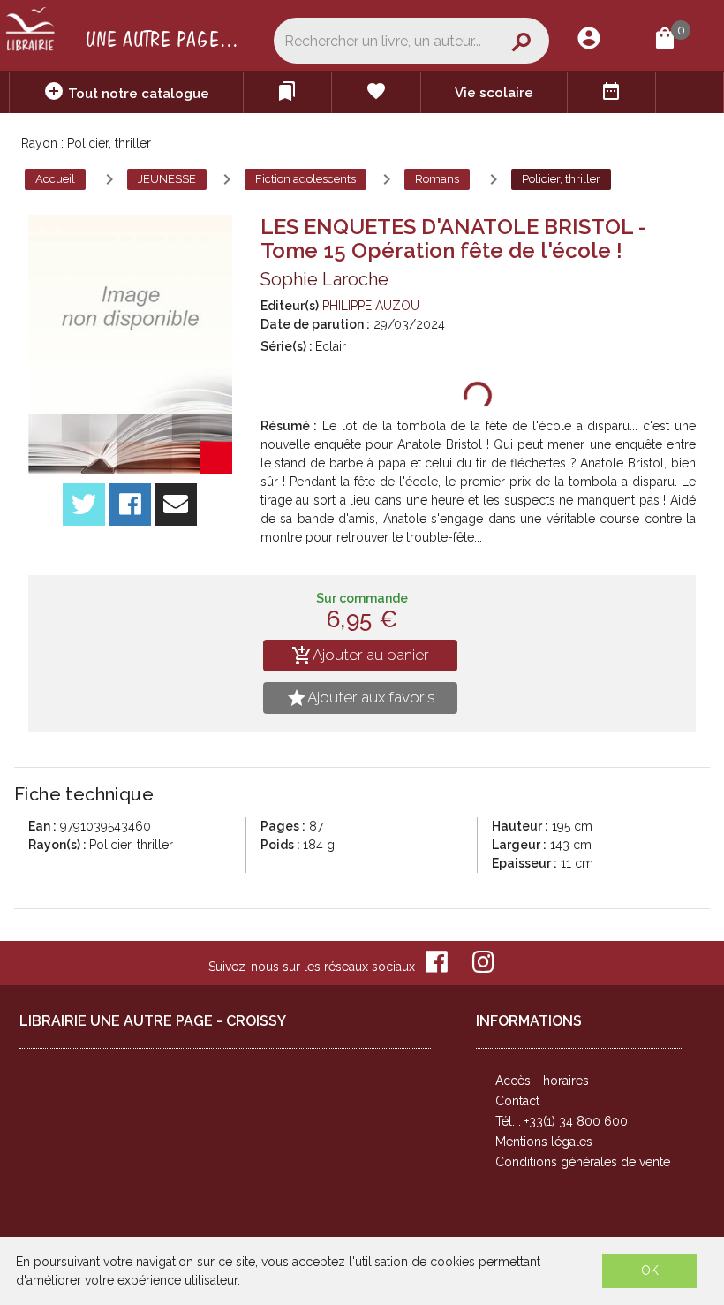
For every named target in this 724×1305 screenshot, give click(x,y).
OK (650, 1270)
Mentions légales (543, 1141)
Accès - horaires (542, 1081)
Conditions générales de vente (582, 1162)
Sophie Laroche (324, 279)
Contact (517, 1101)
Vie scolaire (494, 93)
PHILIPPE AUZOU (370, 306)
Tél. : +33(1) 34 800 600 (561, 1121)
